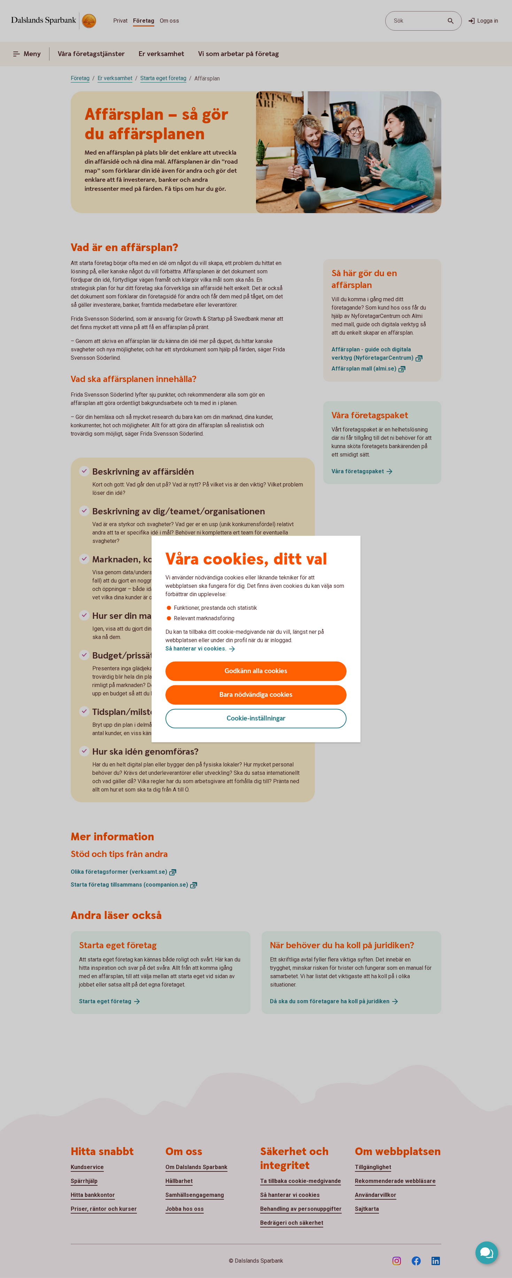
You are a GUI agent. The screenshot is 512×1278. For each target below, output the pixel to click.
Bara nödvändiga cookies (256, 694)
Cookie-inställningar (256, 718)
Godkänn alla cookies (256, 671)
